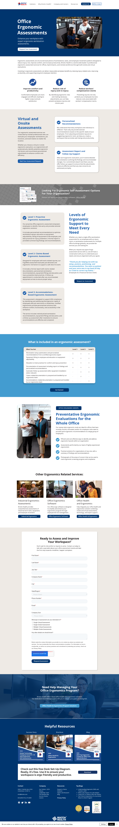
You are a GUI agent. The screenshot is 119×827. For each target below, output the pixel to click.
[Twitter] (22, 802)
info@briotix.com (22, 794)
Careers (41, 798)
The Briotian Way (44, 794)
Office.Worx (80, 197)
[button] (45, 4)
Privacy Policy (61, 798)
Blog (58, 794)
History (41, 791)
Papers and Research (63, 793)
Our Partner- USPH (44, 789)
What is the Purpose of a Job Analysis (88, 793)
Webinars (59, 791)
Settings (103, 824)
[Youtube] (29, 802)
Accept (111, 824)
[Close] (117, 824)
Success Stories (43, 796)
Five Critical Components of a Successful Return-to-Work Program (89, 797)
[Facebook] (19, 802)
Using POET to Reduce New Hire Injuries (89, 794)
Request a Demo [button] (62, 789)
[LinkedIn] (26, 802)
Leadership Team (44, 793)
